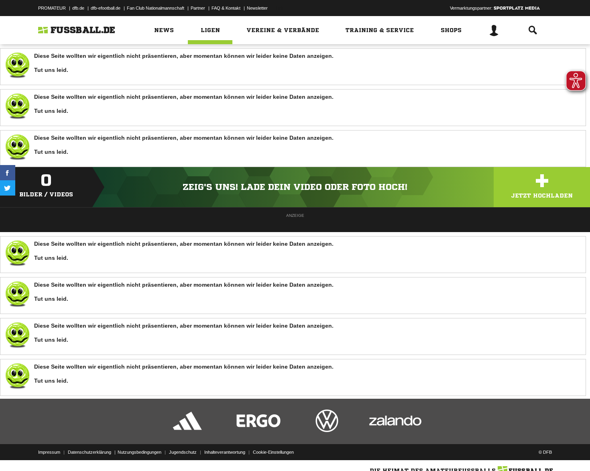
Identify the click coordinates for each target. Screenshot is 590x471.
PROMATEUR (52, 8)
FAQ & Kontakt (226, 8)
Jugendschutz (183, 452)
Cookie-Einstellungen (273, 452)
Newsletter (257, 8)
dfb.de (78, 8)
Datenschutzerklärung (89, 452)
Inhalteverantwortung (224, 452)
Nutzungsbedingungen (139, 452)
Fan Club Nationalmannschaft (155, 8)
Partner (198, 8)
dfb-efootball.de (105, 8)
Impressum (49, 452)
